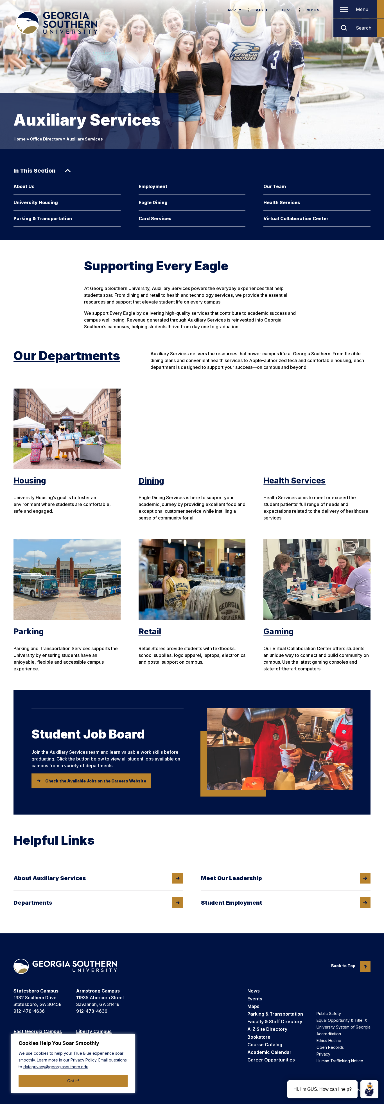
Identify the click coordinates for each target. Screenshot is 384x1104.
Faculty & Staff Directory (274, 1021)
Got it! (73, 1080)
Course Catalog (264, 1044)
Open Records (330, 1047)
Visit (262, 10)
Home (19, 139)
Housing (29, 480)
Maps (253, 1006)
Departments (32, 902)
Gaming (278, 631)
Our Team (274, 186)
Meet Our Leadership (231, 878)
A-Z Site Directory (267, 1029)
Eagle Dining (153, 202)
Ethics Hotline (329, 1040)
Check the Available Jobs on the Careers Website (95, 781)
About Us (24, 186)
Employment (153, 186)
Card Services (155, 218)
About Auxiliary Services (49, 878)
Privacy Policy (83, 1060)
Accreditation (329, 1033)
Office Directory (46, 139)
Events (254, 999)
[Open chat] (369, 1089)
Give (287, 10)
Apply (234, 10)
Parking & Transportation (42, 218)
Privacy (323, 1054)
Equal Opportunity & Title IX (342, 1020)
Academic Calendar (269, 1052)
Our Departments (66, 355)
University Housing (35, 202)
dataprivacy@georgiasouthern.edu (55, 1066)
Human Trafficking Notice (340, 1060)
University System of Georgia (344, 1027)
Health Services (281, 202)
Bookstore (258, 1037)
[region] (73, 1063)
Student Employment (231, 902)
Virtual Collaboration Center (295, 218)
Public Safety (329, 1013)
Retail (150, 631)
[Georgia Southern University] (56, 23)
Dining (151, 481)
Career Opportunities (271, 1060)
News (253, 991)
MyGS (313, 10)
